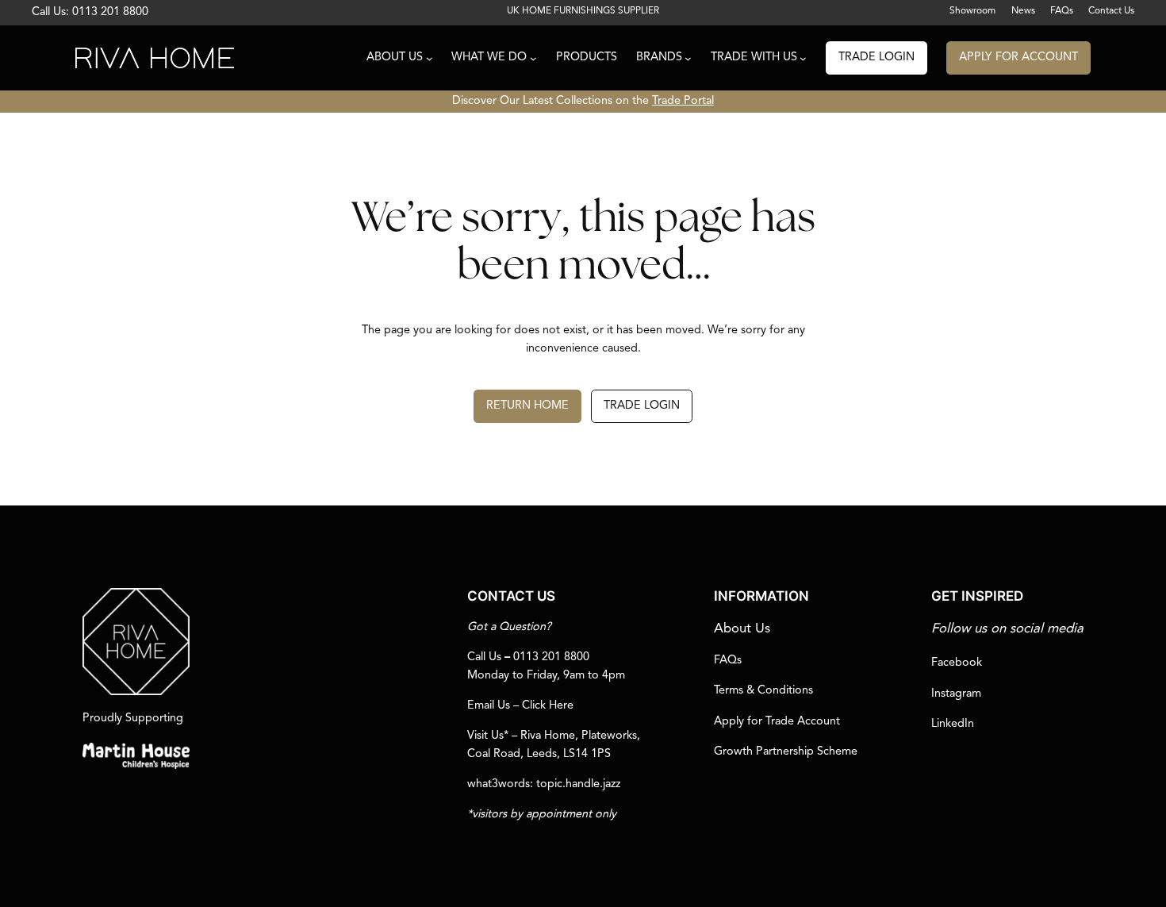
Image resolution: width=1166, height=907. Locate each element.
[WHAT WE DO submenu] (533, 58)
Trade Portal (683, 101)
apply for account (1018, 57)
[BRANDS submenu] (688, 58)
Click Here (547, 706)
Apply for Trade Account (777, 722)
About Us (742, 629)
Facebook (956, 663)
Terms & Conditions (763, 691)
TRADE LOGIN (876, 57)
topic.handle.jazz (578, 784)
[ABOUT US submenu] (429, 58)
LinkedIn (952, 724)
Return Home (527, 406)
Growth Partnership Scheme (785, 752)
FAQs (728, 661)
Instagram (956, 694)
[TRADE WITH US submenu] (803, 58)
